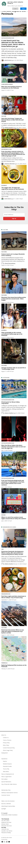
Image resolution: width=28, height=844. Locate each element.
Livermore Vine (5, 829)
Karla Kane (8, 198)
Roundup (4, 185)
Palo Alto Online (5, 820)
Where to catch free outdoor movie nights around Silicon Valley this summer (13, 517)
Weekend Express (7, 764)
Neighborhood (5, 594)
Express (5, 761)
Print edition (4, 779)
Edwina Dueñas (9, 127)
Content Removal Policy (9, 748)
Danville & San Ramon (6, 831)
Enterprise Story (6, 149)
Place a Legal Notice (6, 776)
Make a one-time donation (8, 801)
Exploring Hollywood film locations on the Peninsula (14, 665)
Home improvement (7, 84)
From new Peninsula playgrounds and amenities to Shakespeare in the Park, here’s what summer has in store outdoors (12, 483)
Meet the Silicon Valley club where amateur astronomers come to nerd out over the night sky (13, 447)
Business (4, 330)
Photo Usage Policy (8, 750)
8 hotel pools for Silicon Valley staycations (10, 402)
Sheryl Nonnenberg (10, 263)
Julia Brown (8, 60)
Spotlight (3, 808)
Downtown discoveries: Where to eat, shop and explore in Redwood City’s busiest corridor (12, 631)
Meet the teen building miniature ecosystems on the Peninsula (11, 87)
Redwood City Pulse (6, 822)
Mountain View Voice (6, 825)
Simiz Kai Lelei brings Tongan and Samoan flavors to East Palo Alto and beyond (12, 120)
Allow (23, 8)
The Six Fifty (6, 769)
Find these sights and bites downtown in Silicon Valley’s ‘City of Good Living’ (13, 596)
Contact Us (6, 737)
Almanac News (5, 824)
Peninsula (4, 663)
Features (4, 251)
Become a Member (6, 803)
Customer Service (5, 795)
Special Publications (6, 781)
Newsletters (4, 758)
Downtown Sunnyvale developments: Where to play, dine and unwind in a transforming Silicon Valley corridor (12, 553)
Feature (3, 116)
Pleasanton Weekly (6, 832)
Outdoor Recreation (7, 38)
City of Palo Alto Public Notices (9, 784)
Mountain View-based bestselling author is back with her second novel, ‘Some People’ (13, 299)
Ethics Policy (6, 745)
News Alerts (6, 771)
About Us (3, 735)
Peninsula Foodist (7, 766)
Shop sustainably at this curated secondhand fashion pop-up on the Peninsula (11, 334)
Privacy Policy (6, 742)
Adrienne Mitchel (9, 163)
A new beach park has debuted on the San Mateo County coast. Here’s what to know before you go (13, 43)
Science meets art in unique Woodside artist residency (13, 254)
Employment (4, 753)
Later (15, 8)
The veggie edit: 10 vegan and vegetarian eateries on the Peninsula (12, 188)
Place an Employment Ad (7, 774)
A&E (2, 549)
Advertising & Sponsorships (8, 806)
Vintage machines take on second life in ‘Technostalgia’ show (13, 368)
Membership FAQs (6, 790)
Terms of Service (7, 740)
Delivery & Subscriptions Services (9, 792)
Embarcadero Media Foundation (9, 815)
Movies (3, 515)
